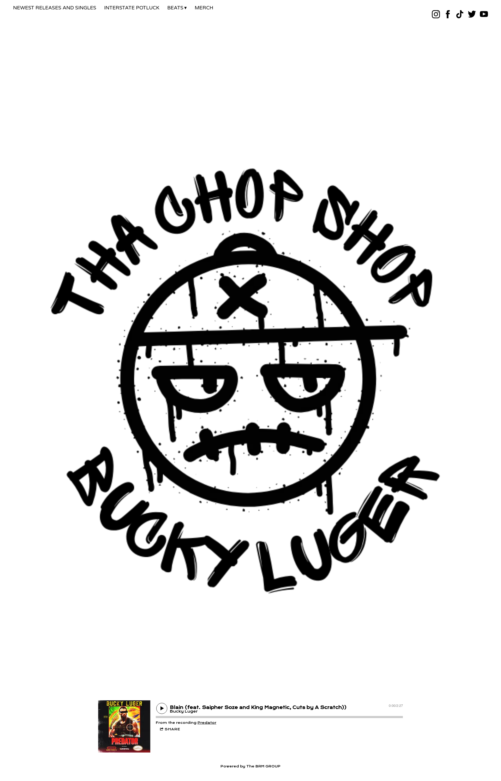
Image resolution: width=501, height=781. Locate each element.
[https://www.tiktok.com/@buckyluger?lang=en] (460, 14)
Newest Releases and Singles (54, 8)
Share (172, 729)
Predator (207, 723)
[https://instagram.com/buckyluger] (436, 14)
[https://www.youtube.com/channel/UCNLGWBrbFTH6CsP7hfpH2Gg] (484, 14)
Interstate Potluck (131, 8)
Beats (175, 8)
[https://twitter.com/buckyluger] (472, 14)
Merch (204, 8)
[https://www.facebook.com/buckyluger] (448, 14)
